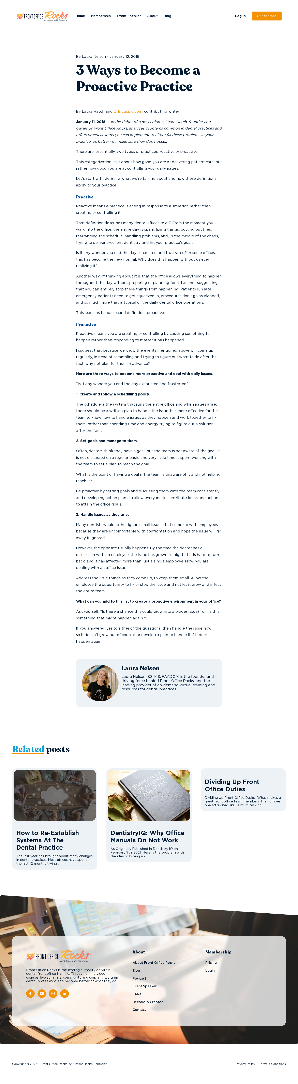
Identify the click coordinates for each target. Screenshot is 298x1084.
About (152, 16)
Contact (139, 1010)
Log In (240, 16)
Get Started (266, 16)
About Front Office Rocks (154, 963)
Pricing (211, 963)
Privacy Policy (245, 1064)
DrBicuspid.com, (129, 112)
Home (80, 16)
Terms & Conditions (272, 1064)
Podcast (139, 978)
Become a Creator (148, 1002)
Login (210, 970)
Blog (167, 16)
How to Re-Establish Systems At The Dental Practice (47, 840)
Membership (101, 16)
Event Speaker (129, 16)
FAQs (137, 994)
